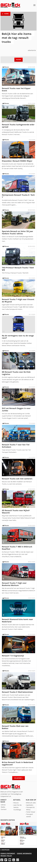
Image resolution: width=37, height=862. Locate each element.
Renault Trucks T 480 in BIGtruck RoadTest (17, 548)
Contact (3, 809)
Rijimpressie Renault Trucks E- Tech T (18, 196)
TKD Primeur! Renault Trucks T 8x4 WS (18, 268)
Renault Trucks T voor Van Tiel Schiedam (15, 445)
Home (6, 14)
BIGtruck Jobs (31, 803)
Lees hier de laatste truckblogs (18, 807)
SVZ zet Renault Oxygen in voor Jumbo (16, 409)
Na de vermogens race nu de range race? (18, 336)
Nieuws (16, 803)
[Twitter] (5, 859)
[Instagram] (17, 859)
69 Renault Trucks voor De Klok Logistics (16, 373)
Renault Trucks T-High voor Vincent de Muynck (18, 300)
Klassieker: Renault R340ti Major (17, 161)
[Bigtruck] (10, 5)
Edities (3, 805)
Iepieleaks (29, 805)
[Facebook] (2, 860)
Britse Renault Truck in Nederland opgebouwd (17, 763)
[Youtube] (9, 859)
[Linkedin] (13, 860)
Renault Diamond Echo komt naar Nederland (17, 620)
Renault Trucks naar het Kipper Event (16, 89)
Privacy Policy (6, 856)
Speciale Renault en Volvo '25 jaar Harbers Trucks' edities (17, 232)
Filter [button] (18, 60)
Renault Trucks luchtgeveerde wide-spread (18, 125)
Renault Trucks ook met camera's (17, 479)
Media (3, 807)
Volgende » (18, 778)
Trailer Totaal (30, 812)
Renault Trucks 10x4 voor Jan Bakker (15, 727)
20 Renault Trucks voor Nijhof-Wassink (16, 511)
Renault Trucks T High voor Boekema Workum (14, 584)
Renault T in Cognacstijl (13, 656)
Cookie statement (8, 853)
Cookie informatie (24, 853)
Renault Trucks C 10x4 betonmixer (17, 692)
